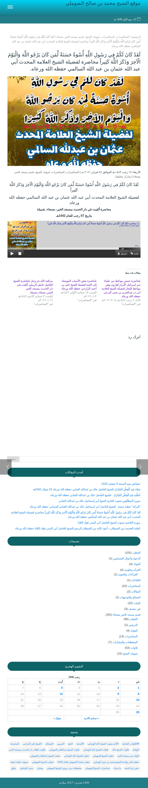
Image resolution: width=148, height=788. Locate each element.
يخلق (13, 768)
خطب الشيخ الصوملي (103, 756)
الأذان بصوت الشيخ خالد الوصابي (103, 743)
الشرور (60, 743)
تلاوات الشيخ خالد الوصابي (95, 749)
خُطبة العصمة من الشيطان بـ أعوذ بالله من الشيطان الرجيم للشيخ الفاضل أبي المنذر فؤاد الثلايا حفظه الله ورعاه (77, 528)
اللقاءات (135, 580)
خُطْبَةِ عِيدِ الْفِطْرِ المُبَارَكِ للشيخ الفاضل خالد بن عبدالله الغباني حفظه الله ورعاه (95, 495)
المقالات (135, 591)
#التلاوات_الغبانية (130, 743)
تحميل (124, 253)
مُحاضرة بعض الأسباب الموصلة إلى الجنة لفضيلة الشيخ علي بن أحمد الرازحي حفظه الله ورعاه (79, 284)
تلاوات (137, 603)
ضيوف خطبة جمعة (19, 762)
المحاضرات (72, 172)
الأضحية (80, 743)
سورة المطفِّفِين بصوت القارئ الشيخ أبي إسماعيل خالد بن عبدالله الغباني (99, 500)
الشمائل (49, 743)
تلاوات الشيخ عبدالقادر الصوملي (64, 749)
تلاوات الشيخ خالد (120, 749)
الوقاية (136, 749)
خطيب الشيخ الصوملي (43, 762)
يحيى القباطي (26, 768)
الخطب (136, 552)
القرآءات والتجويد (128, 574)
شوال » (57, 718)
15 (137, 699)
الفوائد (136, 563)
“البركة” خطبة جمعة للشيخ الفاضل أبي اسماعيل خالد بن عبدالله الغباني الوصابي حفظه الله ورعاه (85, 506)
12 (61, 693)
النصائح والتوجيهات (130, 597)
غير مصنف (134, 608)
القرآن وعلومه (132, 569)
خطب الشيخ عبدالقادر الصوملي (45, 756)
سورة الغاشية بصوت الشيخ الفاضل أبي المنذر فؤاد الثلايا (109, 522)
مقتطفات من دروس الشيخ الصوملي (64, 768)
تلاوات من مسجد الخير (128, 756)
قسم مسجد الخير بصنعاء (126, 614)
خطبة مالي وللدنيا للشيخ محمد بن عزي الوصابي (116, 762)
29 (137, 712)
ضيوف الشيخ (43, 172)
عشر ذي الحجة (132, 768)
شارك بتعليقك (123, 176)
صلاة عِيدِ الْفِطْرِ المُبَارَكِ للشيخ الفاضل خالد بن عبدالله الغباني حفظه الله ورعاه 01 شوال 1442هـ (86, 489)
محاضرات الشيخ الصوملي (97, 768)
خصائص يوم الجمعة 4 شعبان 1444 (120, 483)
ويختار (40, 768)
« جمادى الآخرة (91, 718)
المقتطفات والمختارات (125, 642)
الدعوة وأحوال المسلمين (126, 558)
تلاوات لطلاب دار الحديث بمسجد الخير (27, 749)
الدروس (133, 624)
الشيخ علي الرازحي (32, 743)
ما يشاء (117, 768)
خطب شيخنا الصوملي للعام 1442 (73, 762)
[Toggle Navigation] (10, 7)
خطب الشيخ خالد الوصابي (76, 756)
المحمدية (15, 743)
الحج (70, 743)
